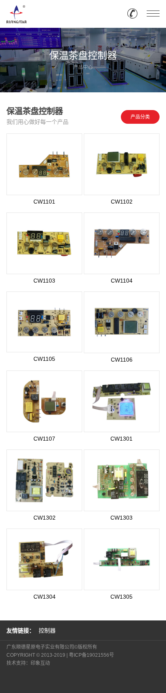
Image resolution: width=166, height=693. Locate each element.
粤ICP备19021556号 (91, 655)
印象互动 (40, 663)
